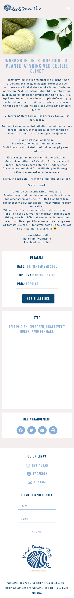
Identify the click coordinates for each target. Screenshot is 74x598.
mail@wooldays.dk (16, 587)
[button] (21, 430)
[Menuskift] (68, 8)
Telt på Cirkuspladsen (26, 327)
